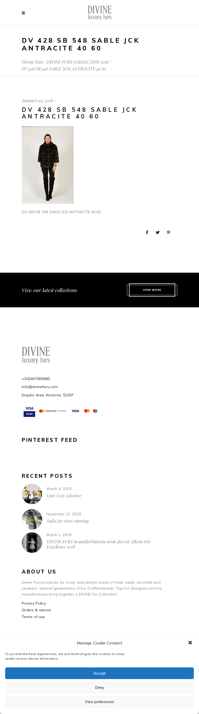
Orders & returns (36, 610)
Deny (99, 687)
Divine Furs (32, 62)
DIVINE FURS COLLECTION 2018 (78, 62)
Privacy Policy (34, 603)
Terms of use (33, 616)
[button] (191, 643)
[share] (147, 232)
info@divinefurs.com (40, 386)
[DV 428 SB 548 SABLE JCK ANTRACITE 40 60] (48, 202)
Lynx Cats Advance (64, 495)
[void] (24, 13)
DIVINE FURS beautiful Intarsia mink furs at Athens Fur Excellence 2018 (99, 544)
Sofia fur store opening (68, 521)
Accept (99, 673)
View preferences (99, 702)
